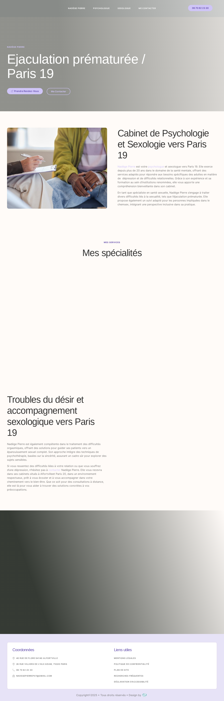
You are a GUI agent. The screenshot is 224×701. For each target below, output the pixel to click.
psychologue (156, 166)
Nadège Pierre (76, 8)
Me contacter (147, 8)
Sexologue (124, 8)
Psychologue (101, 8)
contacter (55, 470)
